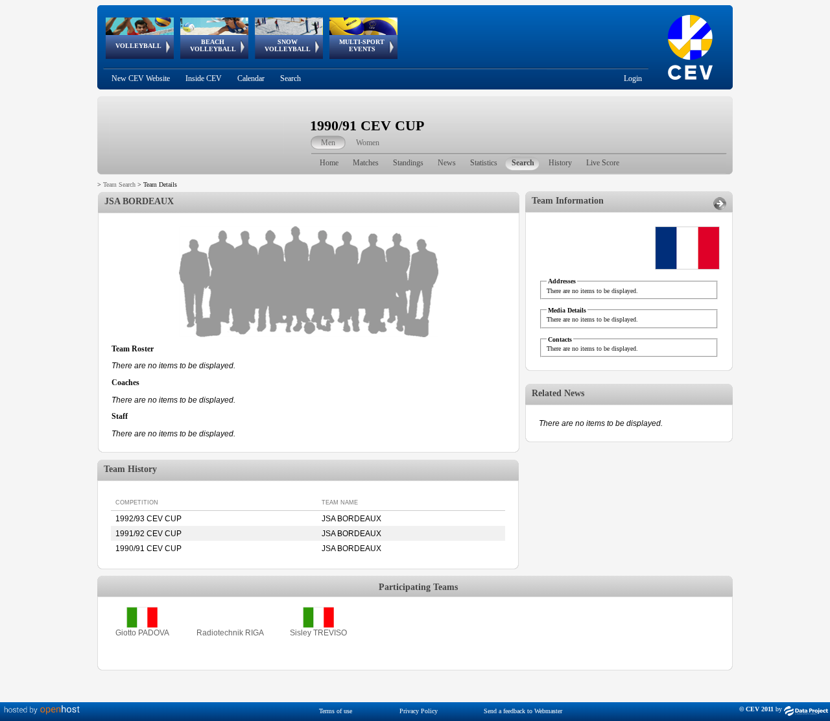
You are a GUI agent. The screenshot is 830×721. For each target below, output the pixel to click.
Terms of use (335, 711)
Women (367, 142)
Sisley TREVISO (318, 632)
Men (328, 142)
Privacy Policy (418, 711)
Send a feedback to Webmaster (523, 711)
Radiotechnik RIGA (230, 632)
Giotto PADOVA (142, 632)
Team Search (119, 184)
